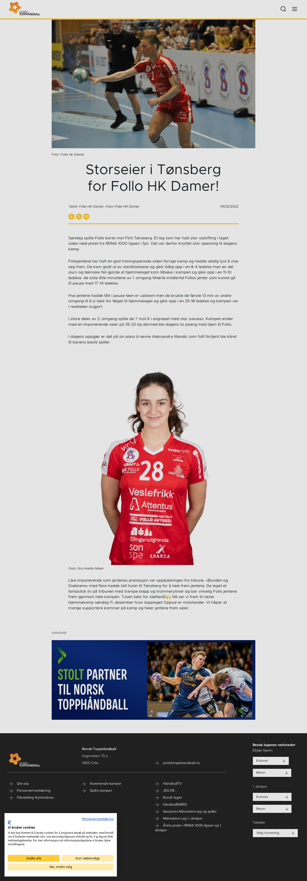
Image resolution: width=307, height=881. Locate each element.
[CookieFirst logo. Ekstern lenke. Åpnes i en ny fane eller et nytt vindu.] (9, 822)
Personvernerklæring (97, 819)
